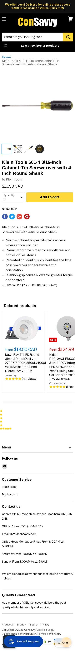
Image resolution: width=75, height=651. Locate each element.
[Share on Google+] (19, 216)
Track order (9, 487)
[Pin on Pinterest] (27, 216)
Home (6, 57)
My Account (10, 494)
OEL (26, 602)
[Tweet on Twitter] (12, 216)
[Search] (68, 37)
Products (7, 624)
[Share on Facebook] (5, 216)
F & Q (46, 624)
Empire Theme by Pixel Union (19, 633)
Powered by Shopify (49, 633)
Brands (21, 624)
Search (34, 624)
